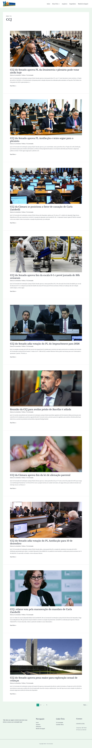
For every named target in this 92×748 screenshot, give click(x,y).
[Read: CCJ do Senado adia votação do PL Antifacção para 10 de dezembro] (46, 519)
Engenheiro (72, 4)
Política (23, 75)
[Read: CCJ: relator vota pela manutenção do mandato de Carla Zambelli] (46, 588)
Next (85, 705)
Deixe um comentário (15, 75)
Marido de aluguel (83, 4)
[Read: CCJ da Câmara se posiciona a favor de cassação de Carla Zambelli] (46, 185)
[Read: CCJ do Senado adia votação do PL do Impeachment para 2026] (46, 322)
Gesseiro (38, 724)
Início (48, 4)
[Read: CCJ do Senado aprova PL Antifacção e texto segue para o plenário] (46, 117)
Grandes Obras (60, 724)
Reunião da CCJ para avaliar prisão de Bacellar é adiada (40, 409)
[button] (59, 3)
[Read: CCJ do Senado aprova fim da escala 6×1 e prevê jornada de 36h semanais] (46, 254)
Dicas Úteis (55, 4)
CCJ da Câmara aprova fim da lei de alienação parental (40, 475)
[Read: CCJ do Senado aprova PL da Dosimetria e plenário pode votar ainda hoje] (46, 48)
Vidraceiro (38, 726)
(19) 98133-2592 (80, 723)
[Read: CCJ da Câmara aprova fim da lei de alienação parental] (46, 454)
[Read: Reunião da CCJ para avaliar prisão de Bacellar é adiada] (46, 388)
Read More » (13, 86)
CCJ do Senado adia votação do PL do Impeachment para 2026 (45, 343)
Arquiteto (64, 4)
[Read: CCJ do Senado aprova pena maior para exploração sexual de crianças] (46, 656)
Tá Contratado (59, 722)
